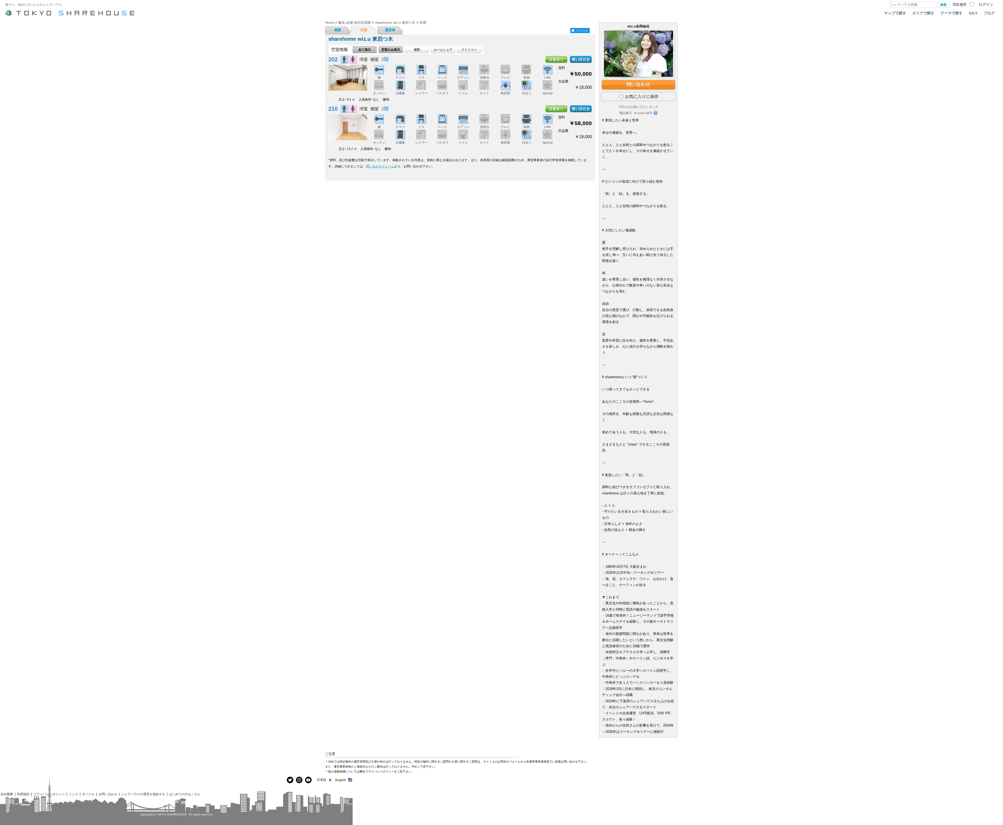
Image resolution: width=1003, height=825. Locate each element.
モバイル (88, 794)
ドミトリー (469, 49)
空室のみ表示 (390, 49)
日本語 (321, 779)
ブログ (989, 13)
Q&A (973, 13)
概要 (337, 30)
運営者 (390, 30)
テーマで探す (952, 13)
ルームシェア (443, 49)
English (340, 780)
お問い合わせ (107, 794)
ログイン (986, 4)
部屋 (363, 30)
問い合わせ (638, 84)
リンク (73, 794)
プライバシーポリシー (49, 794)
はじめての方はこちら (184, 794)
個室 (417, 49)
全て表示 (364, 49)
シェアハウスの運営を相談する (143, 794)
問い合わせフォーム (380, 166)
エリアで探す (923, 13)
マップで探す (895, 13)
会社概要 (7, 794)
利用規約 (23, 794)
